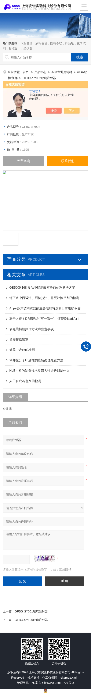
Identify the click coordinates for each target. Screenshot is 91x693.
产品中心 (40, 72)
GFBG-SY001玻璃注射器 (31, 611)
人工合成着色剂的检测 (25, 381)
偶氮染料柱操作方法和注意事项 (31, 329)
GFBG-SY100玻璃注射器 (31, 620)
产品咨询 (23, 161)
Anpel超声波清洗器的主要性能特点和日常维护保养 (45, 308)
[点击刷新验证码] (44, 558)
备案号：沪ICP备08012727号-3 (53, 683)
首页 (26, 72)
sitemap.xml (69, 677)
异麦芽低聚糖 (18, 339)
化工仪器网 (49, 677)
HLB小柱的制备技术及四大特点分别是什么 (39, 370)
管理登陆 (23, 683)
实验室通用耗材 (61, 72)
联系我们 (67, 161)
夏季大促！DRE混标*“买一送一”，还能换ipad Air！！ (46, 318)
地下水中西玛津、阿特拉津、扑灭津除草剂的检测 (44, 298)
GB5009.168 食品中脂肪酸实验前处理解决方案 (42, 287)
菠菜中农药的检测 (22, 350)
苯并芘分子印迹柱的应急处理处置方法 (36, 360)
